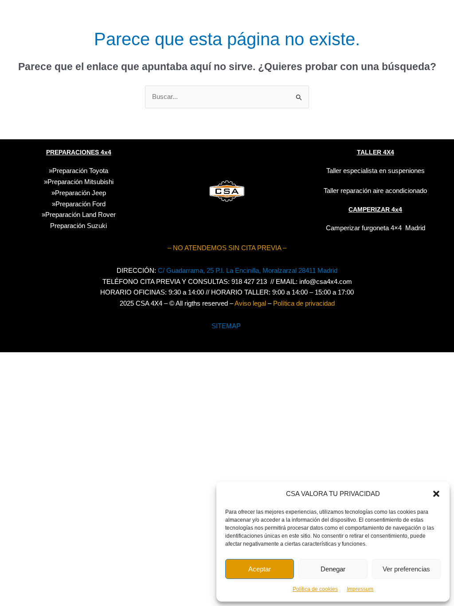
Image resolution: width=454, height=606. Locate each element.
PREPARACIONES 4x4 (78, 152)
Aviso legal (250, 303)
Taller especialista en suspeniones (375, 170)
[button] (436, 493)
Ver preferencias (406, 569)
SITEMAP (226, 326)
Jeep (99, 193)
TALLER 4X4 (375, 152)
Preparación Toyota (80, 170)
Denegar (333, 569)
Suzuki (78, 225)
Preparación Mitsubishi (80, 181)
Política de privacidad (304, 303)
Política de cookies (315, 589)
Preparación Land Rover (80, 214)
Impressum (360, 589)
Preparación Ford (80, 204)
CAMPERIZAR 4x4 (375, 209)
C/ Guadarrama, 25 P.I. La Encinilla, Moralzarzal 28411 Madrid (247, 270)
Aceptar (259, 569)
